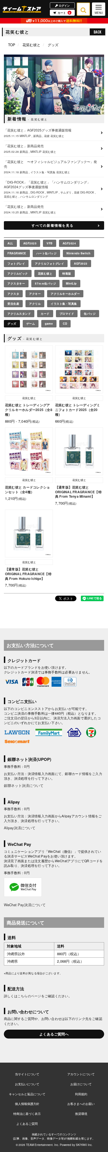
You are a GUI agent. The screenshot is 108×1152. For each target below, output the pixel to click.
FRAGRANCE (16, 253)
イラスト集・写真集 (64, 304)
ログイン (64, 5)
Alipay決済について (19, 827)
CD (65, 324)
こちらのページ (29, 995)
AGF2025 (30, 243)
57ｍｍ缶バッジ (45, 283)
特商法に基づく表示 (27, 1113)
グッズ (11, 324)
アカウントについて (81, 1074)
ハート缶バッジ (46, 253)
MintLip (71, 283)
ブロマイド (67, 314)
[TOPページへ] (22, 9)
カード (45, 314)
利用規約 (81, 1094)
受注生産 (13, 304)
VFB (50, 243)
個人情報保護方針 (27, 1103)
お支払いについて (27, 1084)
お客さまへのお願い (81, 1103)
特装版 (66, 273)
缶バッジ (90, 314)
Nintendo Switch (78, 253)
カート (64, 13)
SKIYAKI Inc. (84, 1145)
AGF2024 (69, 243)
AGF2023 (81, 263)
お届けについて (81, 1084)
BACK (97, 32)
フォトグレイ (16, 263)
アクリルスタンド (19, 314)
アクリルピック (17, 273)
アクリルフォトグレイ (49, 263)
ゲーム (30, 324)
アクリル (35, 304)
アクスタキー (16, 283)
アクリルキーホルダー (65, 294)
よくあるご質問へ (54, 1034)
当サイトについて (27, 1074)
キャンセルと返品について (27, 1094)
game (49, 324)
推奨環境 (81, 1113)
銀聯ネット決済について (23, 785)
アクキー (35, 294)
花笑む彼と (31, 44)
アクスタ (13, 294)
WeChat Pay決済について (25, 904)
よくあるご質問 (27, 1123)
